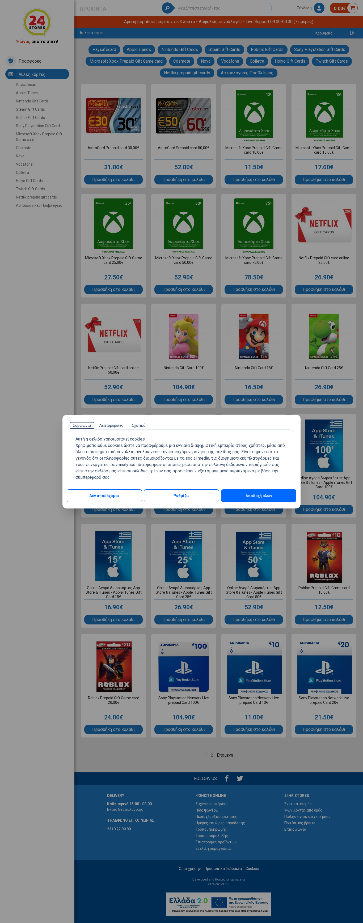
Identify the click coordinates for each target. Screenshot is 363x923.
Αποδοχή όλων (259, 496)
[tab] (82, 425)
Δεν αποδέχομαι (104, 496)
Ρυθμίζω (181, 496)
